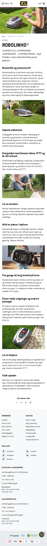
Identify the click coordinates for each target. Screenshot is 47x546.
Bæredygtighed (7, 433)
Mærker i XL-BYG (8, 436)
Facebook (10, 451)
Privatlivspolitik (31, 433)
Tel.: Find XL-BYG (8, 480)
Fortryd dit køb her (32, 439)
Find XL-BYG (6, 423)
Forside (3, 36)
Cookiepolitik (30, 436)
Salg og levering (31, 423)
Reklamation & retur (33, 426)
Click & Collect (31, 420)
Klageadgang (30, 430)
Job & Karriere (7, 426)
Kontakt (4, 420)
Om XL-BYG (6, 430)
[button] (16, 402)
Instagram (10, 455)
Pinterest (10, 459)
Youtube (33, 451)
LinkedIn (33, 455)
